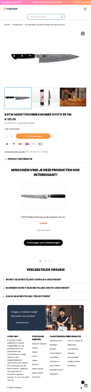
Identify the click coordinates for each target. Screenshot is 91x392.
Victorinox (36, 377)
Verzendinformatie (26, 123)
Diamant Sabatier (39, 344)
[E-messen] (10, 9)
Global (34, 352)
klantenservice (22, 322)
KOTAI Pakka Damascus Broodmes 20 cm (43, 217)
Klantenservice (56, 340)
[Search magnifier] (62, 16)
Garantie (71, 353)
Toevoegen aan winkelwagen (43, 242)
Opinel (34, 360)
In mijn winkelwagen (33, 136)
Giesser (35, 348)
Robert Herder (37, 369)
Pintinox (35, 364)
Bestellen (53, 345)
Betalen (53, 349)
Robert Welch (37, 373)
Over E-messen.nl (75, 340)
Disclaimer (72, 365)
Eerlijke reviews (74, 361)
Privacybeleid (73, 357)
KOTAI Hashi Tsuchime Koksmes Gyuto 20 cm (38, 114)
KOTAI (34, 356)
